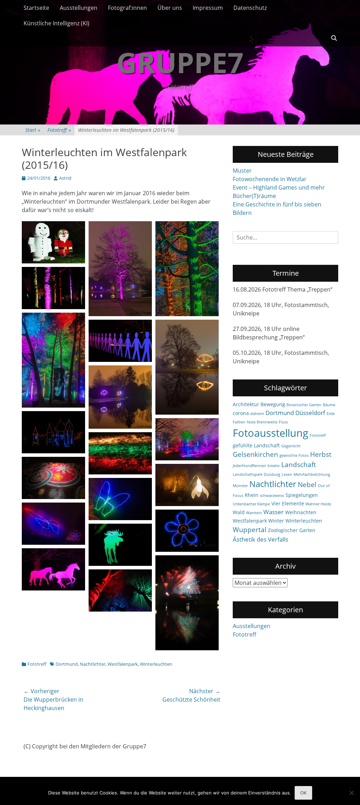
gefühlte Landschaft (256, 445)
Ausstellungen (78, 8)
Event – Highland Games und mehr (279, 187)
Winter (276, 520)
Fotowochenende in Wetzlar (270, 179)
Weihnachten (300, 512)
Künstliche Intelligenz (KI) (56, 23)
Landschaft (298, 464)
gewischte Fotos (294, 455)
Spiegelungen (301, 495)
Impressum (208, 8)
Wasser (273, 512)
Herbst (321, 454)
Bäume (329, 404)
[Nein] (351, 792)
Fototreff (59, 130)
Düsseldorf (310, 413)
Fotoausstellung (270, 433)
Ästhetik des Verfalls (260, 539)
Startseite (36, 8)
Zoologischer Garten (291, 530)
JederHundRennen (249, 465)
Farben (239, 422)
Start (32, 130)
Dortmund (67, 664)
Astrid (65, 178)
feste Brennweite (262, 422)
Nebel (307, 484)
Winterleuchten (156, 664)
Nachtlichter (92, 664)
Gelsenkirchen (255, 454)
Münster (240, 485)
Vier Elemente (287, 503)
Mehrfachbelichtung (312, 474)
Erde (331, 413)
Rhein (251, 495)
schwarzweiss (272, 495)
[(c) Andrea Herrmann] (53, 307)
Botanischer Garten (304, 404)
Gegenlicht (291, 445)
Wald (239, 512)
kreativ (274, 465)
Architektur (246, 404)
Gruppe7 (180, 62)
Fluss (283, 422)
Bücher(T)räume (254, 196)
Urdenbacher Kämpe (251, 503)
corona (241, 413)
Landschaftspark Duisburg (256, 474)
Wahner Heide (318, 503)
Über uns (170, 8)
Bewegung (273, 404)
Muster (242, 170)
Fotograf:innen (127, 8)
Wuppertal (249, 529)
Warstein (254, 512)
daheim (257, 413)
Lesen (287, 474)
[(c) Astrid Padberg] (53, 261)
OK (303, 793)
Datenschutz (250, 8)
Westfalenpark (123, 664)
